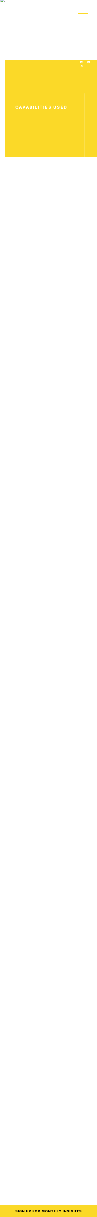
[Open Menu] (83, 14)
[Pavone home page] (18, 14)
